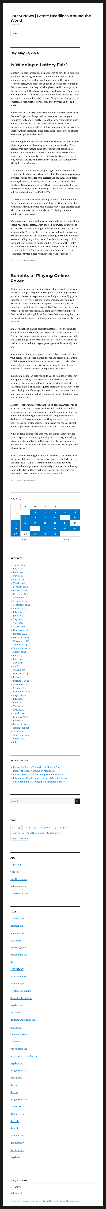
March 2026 (19, 583)
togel (63, 827)
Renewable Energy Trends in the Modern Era (36, 767)
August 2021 (19, 738)
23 (45, 528)
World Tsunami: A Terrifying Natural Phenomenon (39, 781)
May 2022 (18, 706)
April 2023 (18, 666)
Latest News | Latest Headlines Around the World (30, 1201)
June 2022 (18, 702)
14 (25, 523)
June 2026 (18, 572)
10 (55, 517)
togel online (53, 833)
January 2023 (19, 677)
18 (65, 523)
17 (55, 523)
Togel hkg (15, 864)
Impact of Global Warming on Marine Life (34, 771)
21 (25, 528)
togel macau (16, 1063)
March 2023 (19, 670)
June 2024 (18, 615)
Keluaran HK (16, 1193)
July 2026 (18, 568)
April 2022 (18, 709)
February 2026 (20, 586)
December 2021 (21, 724)
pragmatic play (18, 933)
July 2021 (17, 742)
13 (15, 523)
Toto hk (14, 872)
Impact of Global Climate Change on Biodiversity (38, 774)
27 (15, 533)
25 (65, 528)
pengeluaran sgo (48, 827)
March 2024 (19, 626)
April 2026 (18, 579)
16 (45, 523)
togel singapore (20, 838)
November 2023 (21, 641)
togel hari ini (18, 833)
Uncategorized (29, 260)
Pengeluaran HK (18, 1180)
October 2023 (20, 644)
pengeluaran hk (18, 954)
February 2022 (20, 717)
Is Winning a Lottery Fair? (39, 64)
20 (15, 528)
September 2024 (21, 605)
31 (55, 533)
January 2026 (20, 590)
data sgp (16, 827)
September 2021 (21, 735)
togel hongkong (35, 833)
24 (55, 528)
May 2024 (18, 619)
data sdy (14, 1121)
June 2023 (18, 659)
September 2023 (21, 648)
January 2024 (20, 633)
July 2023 (17, 655)
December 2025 (21, 594)
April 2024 (18, 623)
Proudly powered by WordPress (66, 1201)
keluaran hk (16, 925)
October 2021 (19, 731)
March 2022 (19, 713)
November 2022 (21, 684)
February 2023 (20, 673)
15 (35, 523)
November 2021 (21, 728)
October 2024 (20, 601)
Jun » (66, 539)
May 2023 (18, 662)
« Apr (24, 539)
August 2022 (19, 695)
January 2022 (20, 720)
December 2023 (21, 637)
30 (45, 533)
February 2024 (20, 630)
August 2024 (19, 608)
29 (35, 533)
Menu (16, 33)
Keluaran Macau (18, 886)
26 (75, 528)
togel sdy (15, 1157)
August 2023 (19, 652)
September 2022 (21, 691)
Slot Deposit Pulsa (19, 893)
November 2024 (21, 597)
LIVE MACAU (17, 969)
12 (75, 517)
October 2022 (20, 688)
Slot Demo (15, 1187)
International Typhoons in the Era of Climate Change (40, 778)
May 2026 (18, 576)
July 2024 (18, 612)
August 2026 (19, 565)
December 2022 (21, 681)
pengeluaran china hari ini (23, 1056)
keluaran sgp (30, 827)
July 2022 (18, 699)
